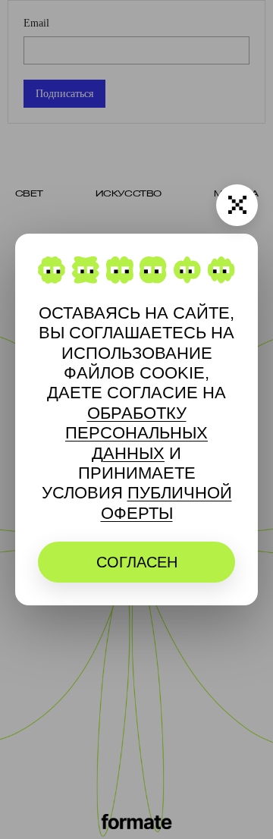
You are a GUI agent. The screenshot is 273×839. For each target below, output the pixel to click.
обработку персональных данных (136, 433)
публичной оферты (166, 502)
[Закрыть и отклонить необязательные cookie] (237, 205)
